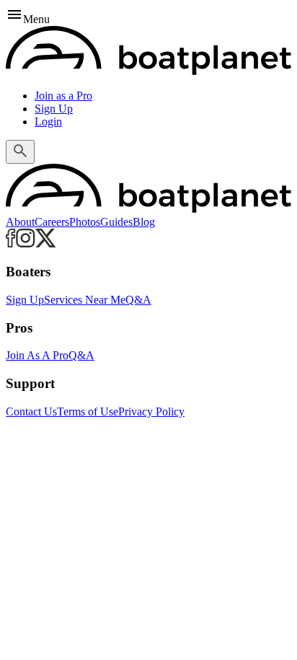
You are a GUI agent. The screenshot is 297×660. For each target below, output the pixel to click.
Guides (116, 222)
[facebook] (11, 243)
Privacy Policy (151, 411)
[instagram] (25, 243)
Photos (84, 222)
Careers (52, 222)
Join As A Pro (37, 355)
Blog (144, 222)
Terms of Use (87, 411)
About (20, 222)
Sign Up (54, 108)
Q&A (138, 300)
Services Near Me (84, 300)
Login (48, 121)
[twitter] (45, 243)
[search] (20, 152)
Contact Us (31, 411)
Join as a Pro (63, 95)
